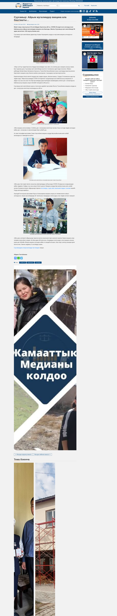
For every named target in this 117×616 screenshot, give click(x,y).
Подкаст (52, 11)
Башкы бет (23, 11)
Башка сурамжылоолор (92, 96)
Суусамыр (38, 262)
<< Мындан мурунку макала (23, 454)
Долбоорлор (32, 11)
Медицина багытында (91, 87)
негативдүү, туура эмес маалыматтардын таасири (56, 188)
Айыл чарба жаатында (92, 90)
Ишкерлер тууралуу (91, 85)
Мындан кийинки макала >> (42, 454)
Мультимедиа (43, 11)
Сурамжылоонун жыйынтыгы (92, 94)
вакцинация (30, 262)
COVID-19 (22, 262)
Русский (86, 5)
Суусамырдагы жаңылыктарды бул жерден (27, 247)
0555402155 (79, 1)
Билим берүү (89, 83)
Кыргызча (94, 5)
